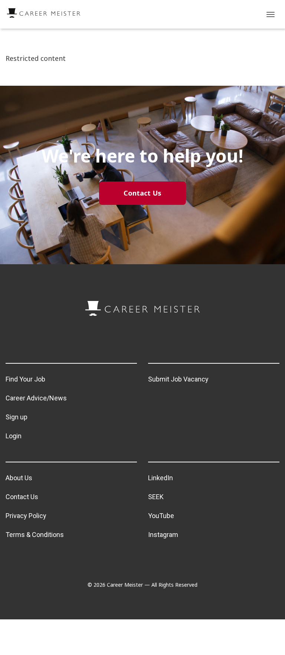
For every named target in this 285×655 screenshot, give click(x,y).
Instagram (163, 534)
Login (14, 436)
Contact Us (22, 497)
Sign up (16, 417)
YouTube (161, 516)
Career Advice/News (36, 398)
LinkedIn (160, 478)
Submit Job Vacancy (178, 379)
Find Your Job (25, 379)
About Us (19, 478)
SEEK (156, 497)
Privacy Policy (26, 516)
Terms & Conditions (35, 534)
